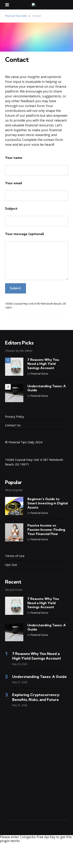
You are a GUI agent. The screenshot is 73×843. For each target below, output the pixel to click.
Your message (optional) (24, 234)
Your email (13, 183)
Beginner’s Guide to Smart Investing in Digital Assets (47, 503)
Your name (13, 158)
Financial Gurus (39, 373)
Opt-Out (11, 565)
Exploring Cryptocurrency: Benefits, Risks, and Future (36, 697)
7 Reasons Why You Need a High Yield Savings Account (43, 364)
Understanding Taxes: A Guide (46, 388)
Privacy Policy (14, 416)
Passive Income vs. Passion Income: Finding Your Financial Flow (46, 529)
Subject (11, 208)
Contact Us (12, 425)
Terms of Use (15, 556)
